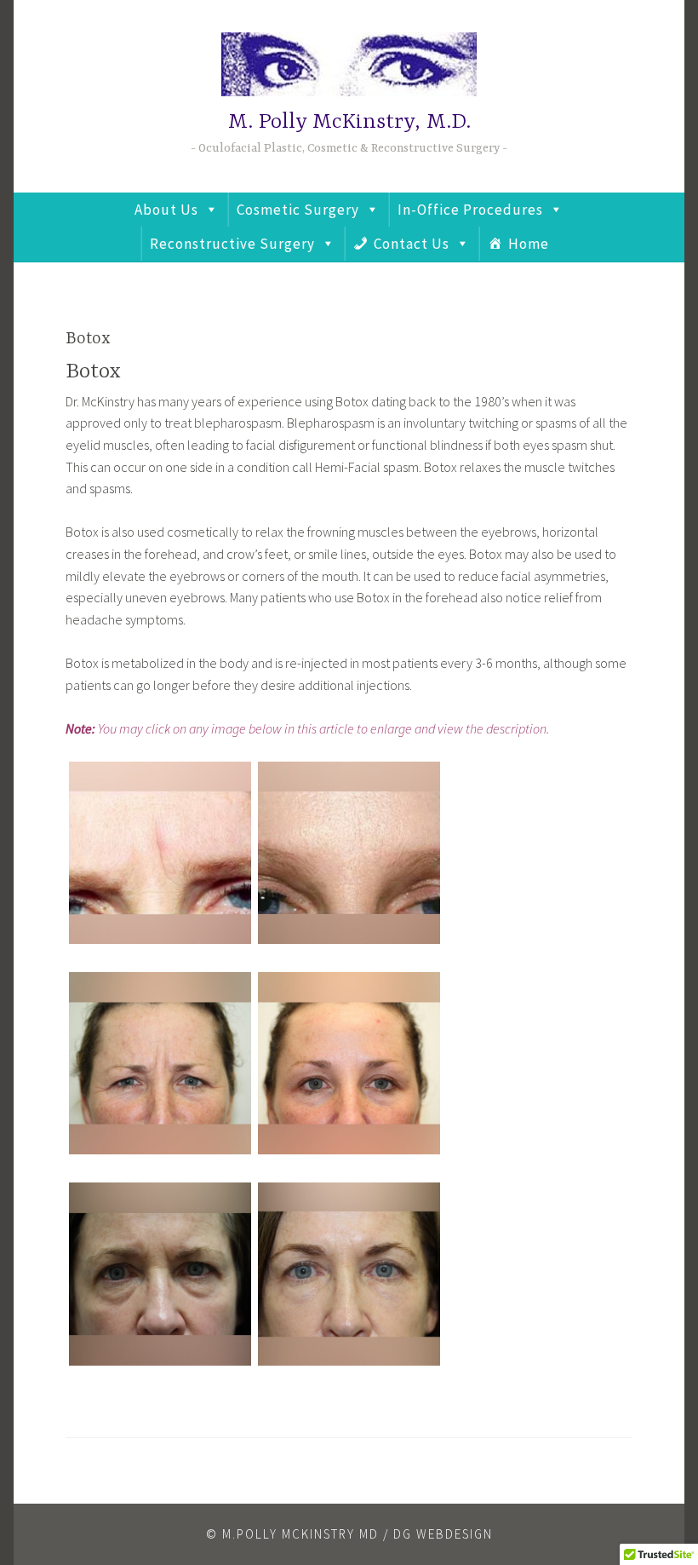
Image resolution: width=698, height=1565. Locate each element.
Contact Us (411, 243)
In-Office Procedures (470, 209)
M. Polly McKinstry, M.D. (349, 122)
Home (528, 243)
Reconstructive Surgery (232, 243)
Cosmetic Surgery (298, 209)
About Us (166, 209)
